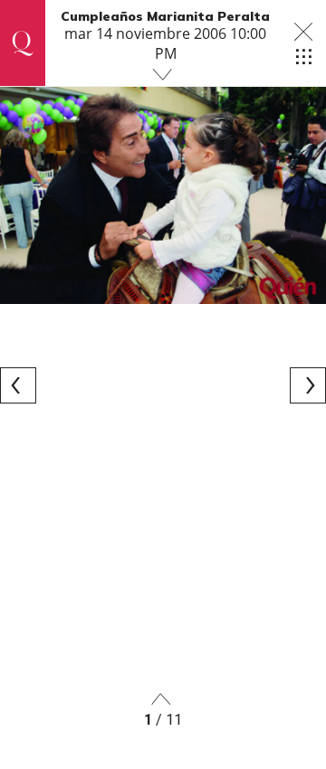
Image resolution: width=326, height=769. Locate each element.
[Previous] (18, 385)
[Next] (308, 385)
